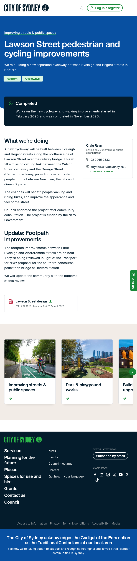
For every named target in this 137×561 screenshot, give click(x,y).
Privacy (55, 523)
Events (53, 457)
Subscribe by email (110, 456)
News (52, 451)
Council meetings (60, 463)
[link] (26, 7)
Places (10, 469)
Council (11, 502)
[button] (133, 280)
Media (115, 523)
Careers (54, 470)
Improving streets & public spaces (30, 32)
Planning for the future (19, 460)
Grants (10, 488)
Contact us (14, 495)
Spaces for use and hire (22, 479)
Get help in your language (66, 476)
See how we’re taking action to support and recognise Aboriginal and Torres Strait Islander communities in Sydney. (68, 551)
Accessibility (100, 523)
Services (12, 450)
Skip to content (9, 3)
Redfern (12, 79)
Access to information (32, 523)
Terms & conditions (76, 523)
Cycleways (32, 79)
